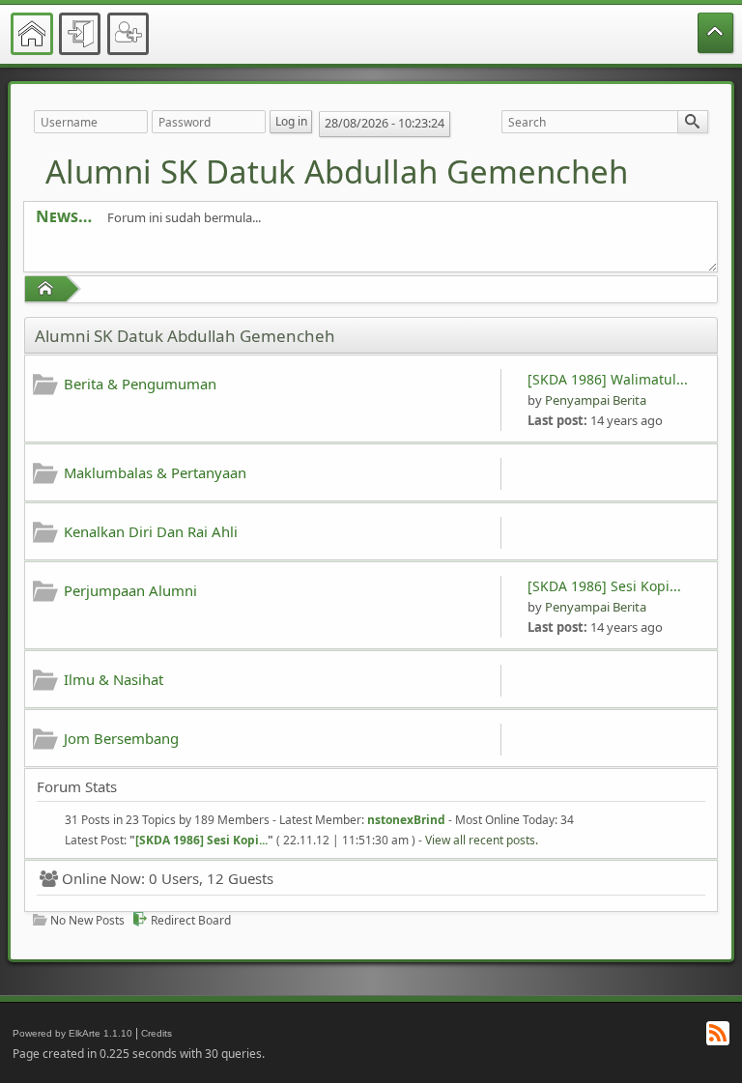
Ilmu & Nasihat (113, 679)
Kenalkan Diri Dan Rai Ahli (151, 531)
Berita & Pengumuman (140, 383)
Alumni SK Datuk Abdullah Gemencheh (336, 171)
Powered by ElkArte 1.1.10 (72, 1033)
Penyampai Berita (595, 400)
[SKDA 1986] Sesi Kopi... (604, 586)
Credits (156, 1033)
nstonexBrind (406, 820)
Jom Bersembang (121, 738)
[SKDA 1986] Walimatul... (608, 379)
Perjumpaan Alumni (130, 590)
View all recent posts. (481, 840)
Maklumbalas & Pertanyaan (155, 472)
